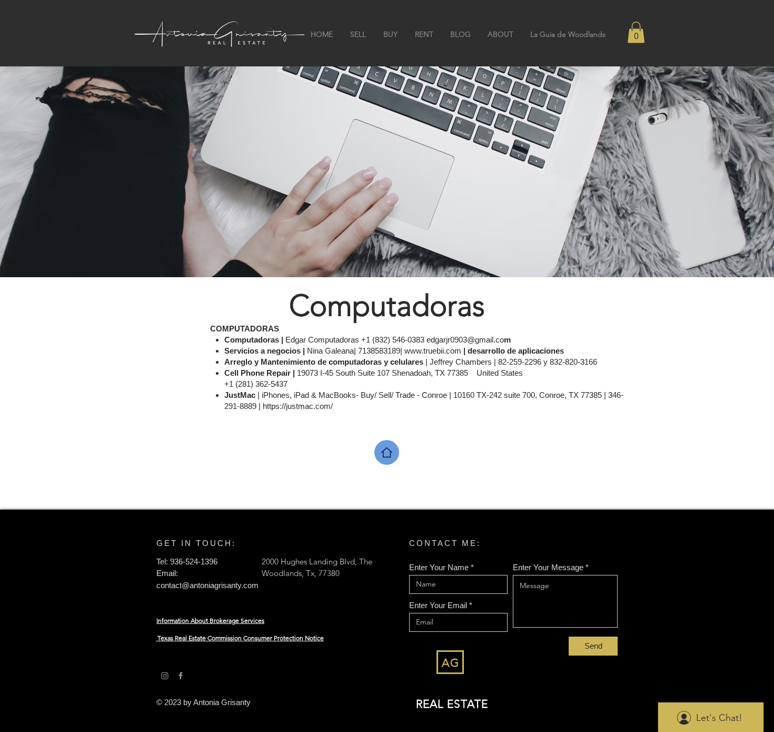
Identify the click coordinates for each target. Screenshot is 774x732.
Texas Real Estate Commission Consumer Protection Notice (240, 638)
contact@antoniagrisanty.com (207, 585)
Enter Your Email (438, 605)
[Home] (386, 452)
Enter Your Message (548, 567)
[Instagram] (165, 675)
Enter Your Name (439, 567)
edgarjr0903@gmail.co (465, 339)
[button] (636, 32)
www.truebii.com (432, 350)
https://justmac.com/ (298, 406)
